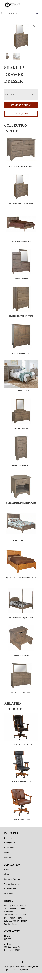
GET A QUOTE (21, 113)
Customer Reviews (12, 879)
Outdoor (8, 857)
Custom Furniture (11, 884)
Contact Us (9, 893)
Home (6, 869)
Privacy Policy (33, 967)
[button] (34, 26)
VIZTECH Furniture (29, 970)
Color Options (10, 889)
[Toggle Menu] (35, 5)
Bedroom (8, 838)
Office (6, 852)
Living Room (9, 847)
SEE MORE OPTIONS (21, 105)
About (6, 874)
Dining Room (9, 842)
